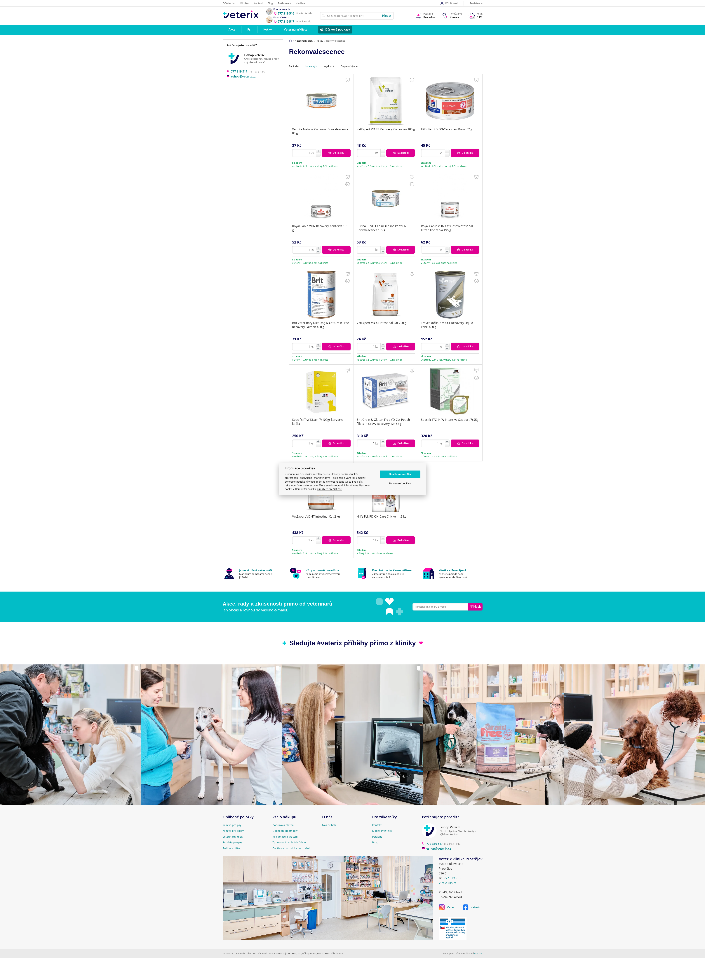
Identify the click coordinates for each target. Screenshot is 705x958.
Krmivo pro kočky (233, 830)
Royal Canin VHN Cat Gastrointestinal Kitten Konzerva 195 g (447, 228)
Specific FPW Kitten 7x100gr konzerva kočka (318, 422)
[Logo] (241, 15)
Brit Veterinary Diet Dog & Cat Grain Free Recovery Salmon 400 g (320, 325)
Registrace (476, 3)
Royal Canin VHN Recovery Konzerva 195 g (320, 228)
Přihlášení (451, 3)
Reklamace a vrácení (285, 836)
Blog (270, 3)
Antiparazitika (231, 848)
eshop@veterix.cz (243, 76)
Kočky (319, 40)
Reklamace (284, 3)
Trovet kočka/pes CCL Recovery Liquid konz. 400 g (447, 325)
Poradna (377, 836)
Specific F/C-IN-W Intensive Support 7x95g (449, 420)
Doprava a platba (283, 825)
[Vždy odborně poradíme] (319, 573)
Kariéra (300, 3)
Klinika (244, 3)
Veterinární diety (304, 40)
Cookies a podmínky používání (291, 848)
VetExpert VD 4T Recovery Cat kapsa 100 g (386, 129)
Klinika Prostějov (382, 830)
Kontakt (258, 3)
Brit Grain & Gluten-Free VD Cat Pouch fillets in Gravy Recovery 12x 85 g (383, 422)
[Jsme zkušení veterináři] (253, 573)
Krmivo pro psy (232, 825)
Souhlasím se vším (400, 474)
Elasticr (478, 953)
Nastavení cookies (400, 483)
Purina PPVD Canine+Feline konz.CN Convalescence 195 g (381, 228)
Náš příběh (329, 825)
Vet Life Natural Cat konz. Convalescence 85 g (320, 131)
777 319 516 (452, 878)
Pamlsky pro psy (233, 842)
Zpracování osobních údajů (289, 842)
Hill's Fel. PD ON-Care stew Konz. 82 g (446, 129)
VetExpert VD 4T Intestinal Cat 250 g (381, 323)
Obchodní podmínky (284, 830)
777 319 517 (239, 71)
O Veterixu (229, 3)
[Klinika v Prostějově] (452, 573)
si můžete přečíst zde (329, 489)
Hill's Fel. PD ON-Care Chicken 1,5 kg (381, 516)
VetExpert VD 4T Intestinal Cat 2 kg (316, 516)
